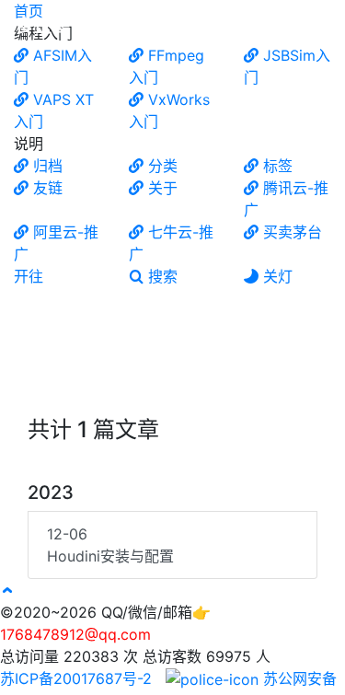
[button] (7, 590)
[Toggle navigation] (318, 25)
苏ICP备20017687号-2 (78, 678)
